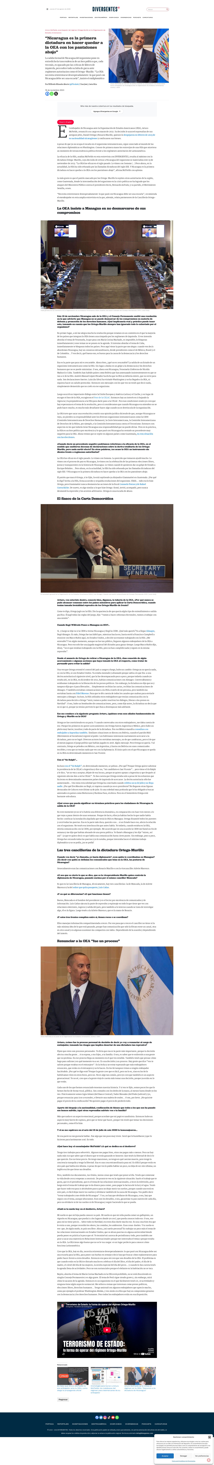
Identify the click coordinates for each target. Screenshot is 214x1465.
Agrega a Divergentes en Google (105, 111)
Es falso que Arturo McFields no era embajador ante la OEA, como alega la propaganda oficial (72, 1388)
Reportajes (73, 17)
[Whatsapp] (52, 94)
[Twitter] (101, 1417)
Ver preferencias (202, 1456)
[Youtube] (113, 1417)
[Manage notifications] (209, 1460)
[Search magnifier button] (167, 9)
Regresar (63, 1399)
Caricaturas (148, 17)
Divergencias (126, 17)
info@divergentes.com (144, 1433)
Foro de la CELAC (102, 397)
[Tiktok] (109, 1417)
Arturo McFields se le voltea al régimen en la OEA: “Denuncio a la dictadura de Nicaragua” (139, 1388)
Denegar (183, 1456)
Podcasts (137, 17)
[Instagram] (105, 1417)
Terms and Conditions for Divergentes (183, 1461)
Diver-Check (114, 17)
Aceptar (165, 1456)
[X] (56, 94)
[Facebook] (47, 94)
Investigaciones (86, 17)
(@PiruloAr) (74, 84)
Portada (63, 17)
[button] (209, 1437)
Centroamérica (101, 17)
